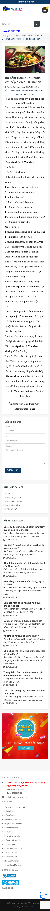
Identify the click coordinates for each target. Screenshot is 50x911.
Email (8, 436)
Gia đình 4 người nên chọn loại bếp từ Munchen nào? (23, 546)
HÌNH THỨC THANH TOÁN (25, 2)
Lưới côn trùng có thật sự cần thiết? (22, 620)
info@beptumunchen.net (17, 797)
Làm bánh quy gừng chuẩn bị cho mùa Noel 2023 (24, 692)
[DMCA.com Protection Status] (10, 882)
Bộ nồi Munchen (11, 828)
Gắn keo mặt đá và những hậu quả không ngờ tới (22, 604)
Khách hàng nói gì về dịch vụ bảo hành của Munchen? (24, 564)
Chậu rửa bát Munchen (13, 848)
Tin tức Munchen (24, 35)
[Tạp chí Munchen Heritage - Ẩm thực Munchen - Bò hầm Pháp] (25, 93)
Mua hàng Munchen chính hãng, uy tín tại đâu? (24, 583)
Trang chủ (7, 35)
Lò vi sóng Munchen (12, 836)
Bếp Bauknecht (10, 857)
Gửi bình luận (13, 470)
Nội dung (9, 446)
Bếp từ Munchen (11, 811)
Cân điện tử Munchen (13, 865)
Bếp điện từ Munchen (13, 815)
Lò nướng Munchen (12, 832)
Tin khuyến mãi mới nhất (14, 807)
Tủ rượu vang (9, 844)
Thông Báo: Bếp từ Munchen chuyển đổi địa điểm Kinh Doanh (23, 674)
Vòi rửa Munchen (11, 853)
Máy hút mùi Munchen (13, 819)
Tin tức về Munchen (12, 501)
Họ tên (8, 426)
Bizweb (31, 906)
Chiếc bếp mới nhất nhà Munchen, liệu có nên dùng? (24, 652)
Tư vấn (6, 494)
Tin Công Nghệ (10, 509)
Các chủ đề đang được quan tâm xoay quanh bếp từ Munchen (24, 528)
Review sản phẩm (11, 505)
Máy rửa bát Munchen (13, 823)
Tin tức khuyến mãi (12, 497)
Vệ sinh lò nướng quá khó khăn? (21, 635)
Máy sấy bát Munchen (13, 840)
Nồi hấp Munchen (11, 861)
